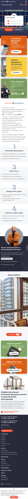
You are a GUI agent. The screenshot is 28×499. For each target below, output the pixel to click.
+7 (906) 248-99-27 (8, 422)
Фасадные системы (5, 465)
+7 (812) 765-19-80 (6, 4)
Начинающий (4, 477)
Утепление (3, 461)
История (3, 436)
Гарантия (3, 445)
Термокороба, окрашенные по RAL (9, 454)
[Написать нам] (21, 4)
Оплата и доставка (5, 443)
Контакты (3, 441)
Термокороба (4, 450)
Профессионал (4, 479)
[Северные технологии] (10, 1)
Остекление (4, 463)
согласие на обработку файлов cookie (10, 493)
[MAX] (9, 427)
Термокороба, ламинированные (8, 452)
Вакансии (3, 439)
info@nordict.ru (5, 425)
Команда (3, 437)
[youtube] (1, 427)
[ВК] (4, 427)
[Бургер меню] (26, 1)
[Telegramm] (6, 427)
